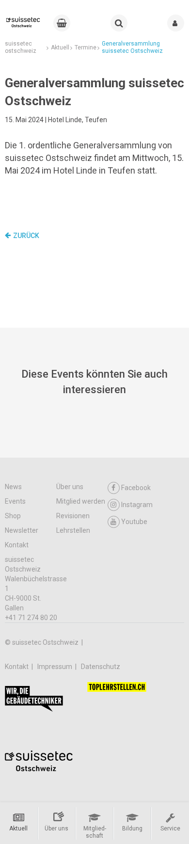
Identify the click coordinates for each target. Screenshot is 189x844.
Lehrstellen (73, 530)
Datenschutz (100, 666)
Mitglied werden (80, 501)
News (13, 487)
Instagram (137, 505)
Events (15, 501)
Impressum (55, 666)
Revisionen (73, 516)
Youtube (134, 522)
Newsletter (21, 530)
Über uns (69, 487)
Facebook (136, 488)
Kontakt (17, 545)
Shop (13, 516)
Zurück (26, 235)
